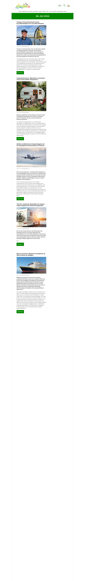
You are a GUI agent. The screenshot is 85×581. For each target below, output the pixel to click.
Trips (47, 11)
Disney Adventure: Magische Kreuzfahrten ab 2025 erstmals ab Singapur (31, 254)
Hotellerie (54, 11)
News (20, 11)
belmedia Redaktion (25, 46)
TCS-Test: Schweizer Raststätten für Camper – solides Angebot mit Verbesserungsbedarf (31, 204)
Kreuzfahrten (60, 11)
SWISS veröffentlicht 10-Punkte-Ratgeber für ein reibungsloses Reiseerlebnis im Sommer (31, 144)
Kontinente (35, 11)
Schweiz (44, 11)
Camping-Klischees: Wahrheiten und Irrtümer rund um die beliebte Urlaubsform (31, 78)
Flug (50, 11)
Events (64, 11)
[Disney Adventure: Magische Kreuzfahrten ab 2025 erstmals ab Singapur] (31, 265)
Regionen (31, 11)
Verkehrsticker (24, 11)
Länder (40, 11)
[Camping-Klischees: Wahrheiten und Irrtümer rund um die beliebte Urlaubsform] (31, 96)
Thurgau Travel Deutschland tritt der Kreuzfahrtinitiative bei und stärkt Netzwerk (30, 22)
